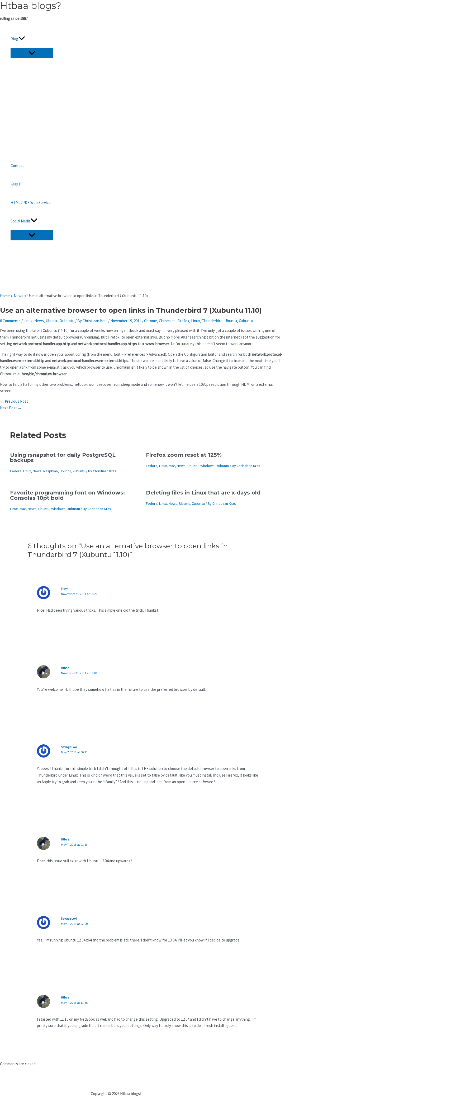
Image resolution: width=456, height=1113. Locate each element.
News (39, 320)
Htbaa (65, 668)
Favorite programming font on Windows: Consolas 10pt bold (67, 495)
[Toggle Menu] (32, 53)
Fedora (15, 471)
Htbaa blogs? (30, 5)
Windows (207, 465)
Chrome (150, 320)
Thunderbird (212, 320)
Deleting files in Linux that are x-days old (203, 492)
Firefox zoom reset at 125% (184, 455)
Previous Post (14, 401)
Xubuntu (67, 320)
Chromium (167, 320)
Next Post (11, 407)
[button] (21, 39)
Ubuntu (52, 320)
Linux (27, 320)
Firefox (183, 320)
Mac (172, 465)
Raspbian (50, 471)
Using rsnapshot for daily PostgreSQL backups (63, 457)
